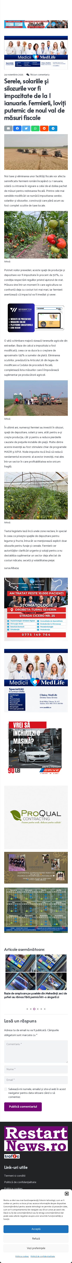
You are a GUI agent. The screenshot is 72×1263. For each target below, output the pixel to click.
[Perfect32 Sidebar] (36, 609)
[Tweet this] (26, 128)
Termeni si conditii (14, 1175)
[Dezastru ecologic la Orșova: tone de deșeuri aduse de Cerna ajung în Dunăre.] (36, 956)
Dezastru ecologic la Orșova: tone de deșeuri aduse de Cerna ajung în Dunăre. (35, 995)
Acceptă (36, 1229)
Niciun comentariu (39, 75)
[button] (67, 1193)
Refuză (36, 1239)
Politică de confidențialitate (43, 1256)
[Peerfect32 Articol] (36, 24)
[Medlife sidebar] (36, 680)
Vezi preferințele (36, 1248)
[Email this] (8, 128)
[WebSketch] (36, 318)
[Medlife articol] (36, 53)
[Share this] (17, 128)
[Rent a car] (36, 748)
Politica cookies (22, 1256)
